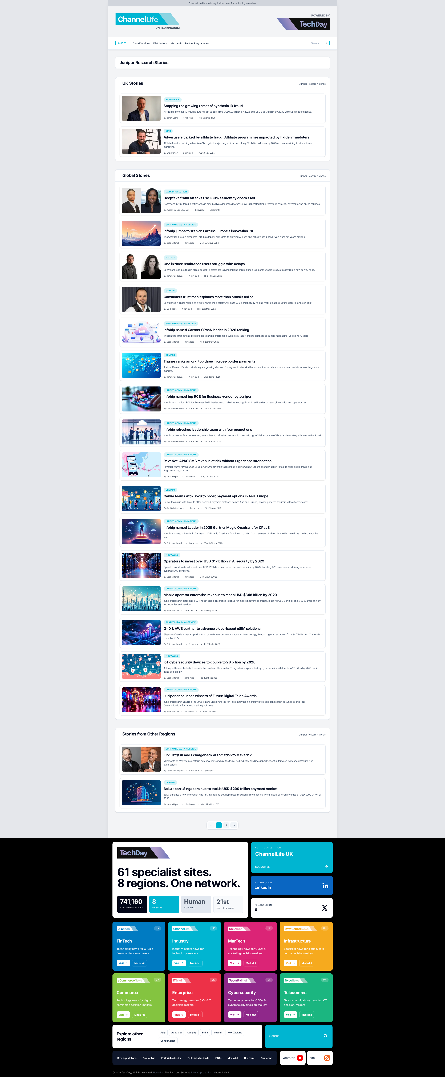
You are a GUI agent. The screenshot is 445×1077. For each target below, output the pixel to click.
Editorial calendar (171, 1058)
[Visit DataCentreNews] (300, 929)
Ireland (218, 1032)
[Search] (326, 43)
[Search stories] (325, 1036)
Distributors (160, 43)
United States (167, 1040)
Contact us (149, 1058)
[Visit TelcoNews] (300, 980)
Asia (162, 1032)
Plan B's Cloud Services (177, 1072)
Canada (191, 1032)
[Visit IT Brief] (189, 980)
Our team (249, 1058)
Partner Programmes (197, 43)
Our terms (266, 1058)
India (205, 1032)
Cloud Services (141, 43)
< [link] (211, 825)
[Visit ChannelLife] (189, 929)
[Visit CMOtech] (245, 929)
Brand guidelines (126, 1058)
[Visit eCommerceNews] (133, 980)
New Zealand (235, 1032)
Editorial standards (198, 1058)
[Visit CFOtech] (133, 929)
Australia (176, 1032)
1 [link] (219, 825)
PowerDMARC (223, 1072)
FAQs (218, 1058)
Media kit (139, 963)
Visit (121, 963)
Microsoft (176, 43)
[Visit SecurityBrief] (245, 980)
